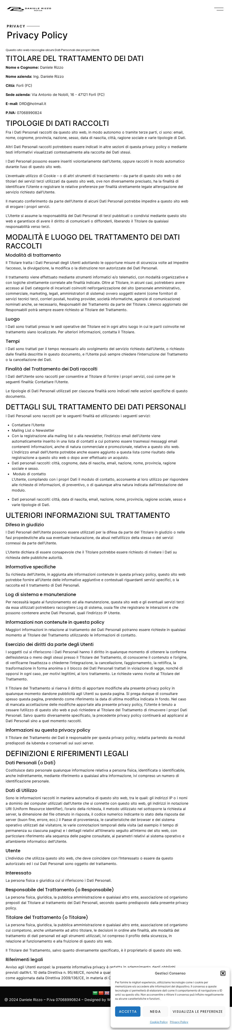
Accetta (128, 1011)
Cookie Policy (159, 1022)
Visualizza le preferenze (198, 1011)
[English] (107, 993)
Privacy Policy (179, 1022)
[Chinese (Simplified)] (101, 993)
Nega (155, 1011)
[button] (223, 973)
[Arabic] (95, 993)
